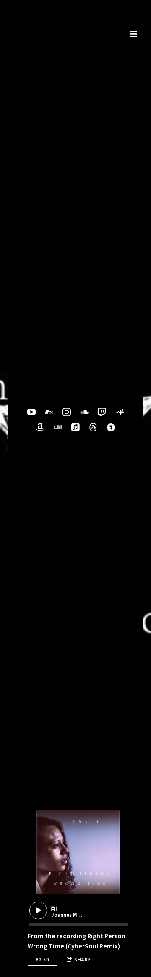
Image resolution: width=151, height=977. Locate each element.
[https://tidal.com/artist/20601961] (111, 427)
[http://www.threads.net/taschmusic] (93, 427)
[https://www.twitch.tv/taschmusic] (102, 412)
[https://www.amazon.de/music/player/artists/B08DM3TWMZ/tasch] (40, 427)
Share (82, 960)
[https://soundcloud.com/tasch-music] (84, 412)
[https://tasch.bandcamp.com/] (49, 412)
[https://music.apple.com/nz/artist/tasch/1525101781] (75, 427)
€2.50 (42, 960)
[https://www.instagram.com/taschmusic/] (66, 412)
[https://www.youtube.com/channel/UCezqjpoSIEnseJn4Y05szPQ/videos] (31, 412)
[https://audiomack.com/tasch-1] (119, 412)
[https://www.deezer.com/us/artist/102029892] (58, 427)
